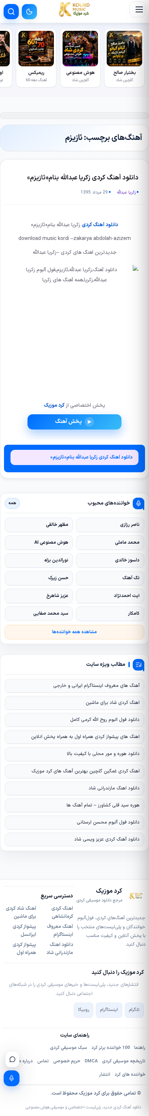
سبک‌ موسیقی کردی (68, 1048)
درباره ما (25, 1061)
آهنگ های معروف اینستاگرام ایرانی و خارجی (96, 685)
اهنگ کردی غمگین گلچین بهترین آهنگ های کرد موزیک (85, 771)
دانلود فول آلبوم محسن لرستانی (108, 822)
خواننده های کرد (130, 1074)
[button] (137, 9)
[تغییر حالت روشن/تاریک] (29, 11)
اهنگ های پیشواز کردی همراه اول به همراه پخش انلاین (85, 736)
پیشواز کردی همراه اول (24, 949)
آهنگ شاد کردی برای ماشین (21, 912)
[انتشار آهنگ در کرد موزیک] (12, 1078)
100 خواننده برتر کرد (110, 1048)
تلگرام (134, 1010)
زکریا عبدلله (126, 192)
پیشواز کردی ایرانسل (24, 930)
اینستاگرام (109, 1010)
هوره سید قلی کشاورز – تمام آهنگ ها (103, 805)
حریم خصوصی (66, 1061)
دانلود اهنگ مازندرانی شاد (114, 788)
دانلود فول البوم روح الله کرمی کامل (105, 719)
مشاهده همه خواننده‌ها (74, 631)
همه (12, 503)
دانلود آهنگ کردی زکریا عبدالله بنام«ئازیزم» (83, 178)
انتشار (104, 1074)
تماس (43, 1061)
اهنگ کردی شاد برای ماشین (113, 702)
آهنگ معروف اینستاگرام (60, 930)
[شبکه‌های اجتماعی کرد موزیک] (12, 1059)
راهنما (139, 1048)
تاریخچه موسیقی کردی (123, 1061)
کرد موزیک (54, 405)
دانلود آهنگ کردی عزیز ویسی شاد (107, 839)
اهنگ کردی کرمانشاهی (62, 912)
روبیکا (83, 1010)
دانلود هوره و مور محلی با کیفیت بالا (103, 754)
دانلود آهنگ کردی (100, 225)
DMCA (91, 1061)
